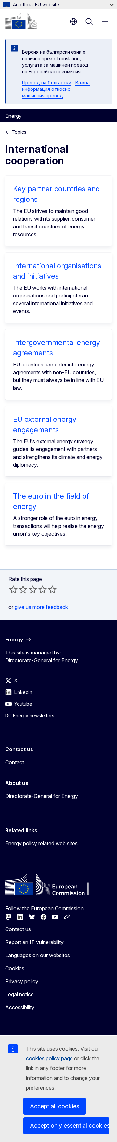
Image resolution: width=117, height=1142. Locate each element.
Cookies (14, 968)
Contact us (18, 929)
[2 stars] (18, 589)
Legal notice (19, 994)
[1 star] (13, 589)
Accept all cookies (54, 1106)
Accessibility (19, 1007)
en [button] (73, 21)
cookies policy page (49, 1058)
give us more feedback (41, 607)
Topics (19, 132)
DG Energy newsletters (29, 715)
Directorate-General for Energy (41, 796)
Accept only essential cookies (69, 1125)
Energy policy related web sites (41, 843)
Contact (14, 762)
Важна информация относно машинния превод (56, 89)
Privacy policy (21, 981)
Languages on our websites (37, 955)
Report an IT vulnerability (34, 942)
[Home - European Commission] (21, 21)
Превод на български (46, 82)
